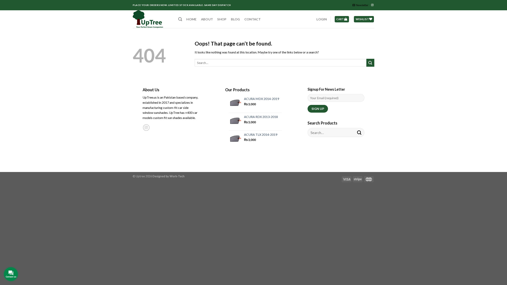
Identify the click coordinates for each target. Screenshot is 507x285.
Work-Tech (177, 176)
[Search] (180, 19)
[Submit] (370, 62)
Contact (252, 19)
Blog (235, 19)
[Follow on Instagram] (372, 5)
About (207, 19)
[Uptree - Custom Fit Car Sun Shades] (152, 19)
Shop (221, 19)
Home (191, 19)
